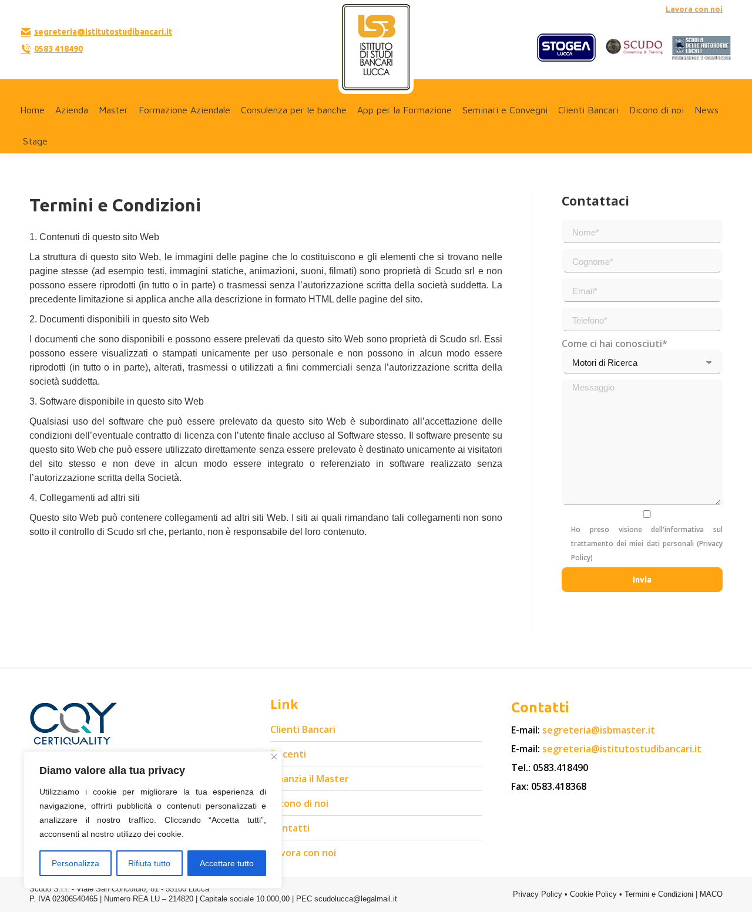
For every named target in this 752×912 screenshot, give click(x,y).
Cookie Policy (593, 894)
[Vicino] (274, 756)
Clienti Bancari (302, 729)
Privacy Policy (537, 894)
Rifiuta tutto (149, 863)
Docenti (288, 754)
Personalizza (75, 863)
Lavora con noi (694, 9)
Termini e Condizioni (659, 894)
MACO (711, 894)
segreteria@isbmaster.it (598, 729)
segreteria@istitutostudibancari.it (103, 31)
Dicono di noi (299, 803)
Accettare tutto (227, 863)
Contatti (290, 828)
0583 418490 (58, 48)
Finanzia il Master (309, 778)
